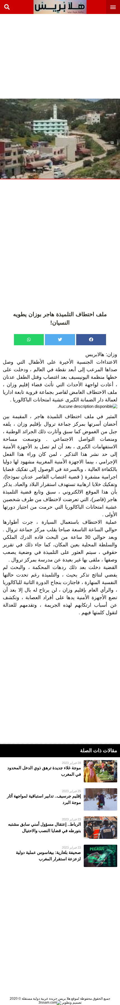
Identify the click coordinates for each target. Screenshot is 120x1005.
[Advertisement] (78, 56)
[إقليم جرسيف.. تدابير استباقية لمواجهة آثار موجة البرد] (60, 799)
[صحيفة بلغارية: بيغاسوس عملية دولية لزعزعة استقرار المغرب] (60, 856)
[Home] (60, 7)
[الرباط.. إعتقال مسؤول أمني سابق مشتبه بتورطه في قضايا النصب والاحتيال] (60, 828)
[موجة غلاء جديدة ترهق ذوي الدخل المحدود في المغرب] (60, 771)
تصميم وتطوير (71, 1002)
